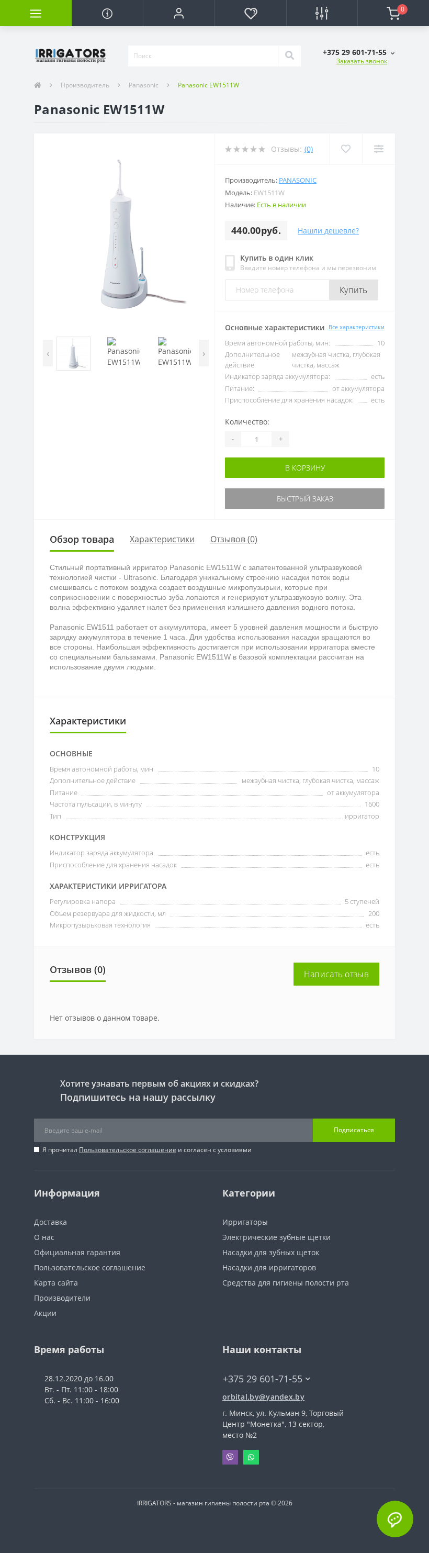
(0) (308, 149)
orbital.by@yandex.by (263, 1397)
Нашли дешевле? (328, 231)
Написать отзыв (336, 974)
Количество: (247, 422)
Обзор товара (82, 539)
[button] (178, 13)
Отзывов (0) (233, 539)
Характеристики (162, 539)
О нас (44, 1237)
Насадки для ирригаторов (269, 1267)
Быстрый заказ (305, 499)
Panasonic (144, 85)
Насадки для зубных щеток (270, 1252)
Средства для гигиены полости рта (285, 1283)
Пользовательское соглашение (127, 1149)
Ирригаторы (245, 1222)
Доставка (50, 1222)
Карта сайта (56, 1283)
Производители (62, 1298)
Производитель (85, 85)
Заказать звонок (361, 61)
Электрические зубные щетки (276, 1237)
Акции (45, 1313)
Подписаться (354, 1129)
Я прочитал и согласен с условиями (147, 1149)
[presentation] (48, 353)
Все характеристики (357, 327)
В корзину (305, 468)
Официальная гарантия (77, 1252)
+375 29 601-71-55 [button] (262, 1379)
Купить (354, 290)
